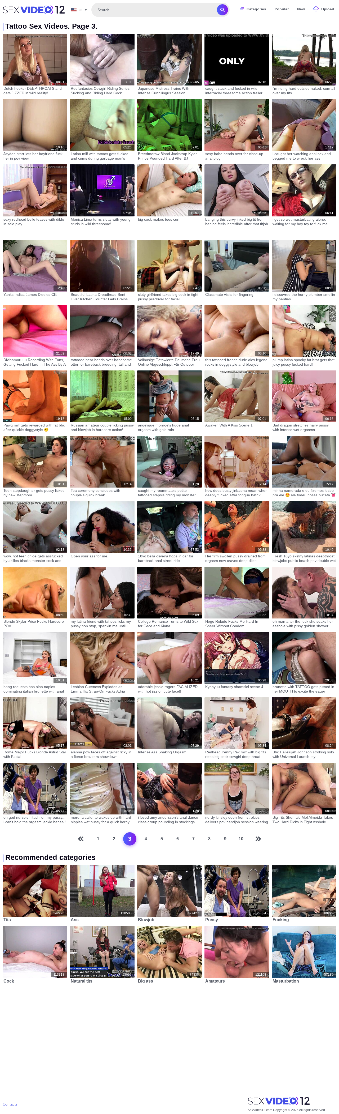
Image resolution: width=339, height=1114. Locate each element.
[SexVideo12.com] (34, 9)
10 (241, 838)
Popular (282, 9)
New (301, 9)
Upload (327, 9)
